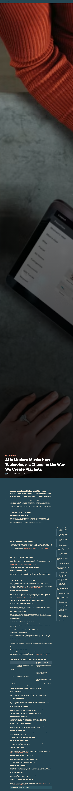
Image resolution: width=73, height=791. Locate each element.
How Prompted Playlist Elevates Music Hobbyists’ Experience (63, 543)
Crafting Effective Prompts (63, 602)
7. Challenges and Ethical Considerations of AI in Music (62, 579)
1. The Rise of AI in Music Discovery (63, 527)
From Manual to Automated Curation (63, 561)
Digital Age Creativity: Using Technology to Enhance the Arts (37, 617)
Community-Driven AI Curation (64, 593)
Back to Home (8, 1)
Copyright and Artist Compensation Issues (62, 584)
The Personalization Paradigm (64, 563)
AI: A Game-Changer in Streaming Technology (62, 532)
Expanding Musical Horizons (63, 574)
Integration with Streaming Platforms (63, 546)
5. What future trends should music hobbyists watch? (63, 618)
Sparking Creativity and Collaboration (62, 566)
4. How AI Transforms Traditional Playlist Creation (62, 559)
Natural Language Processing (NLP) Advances (64, 551)
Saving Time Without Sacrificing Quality (62, 576)
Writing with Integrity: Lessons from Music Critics (31, 587)
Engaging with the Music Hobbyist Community (63, 605)
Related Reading (61, 620)
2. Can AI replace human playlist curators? (63, 610)
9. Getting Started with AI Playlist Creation (62, 598)
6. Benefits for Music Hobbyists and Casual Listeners (63, 571)
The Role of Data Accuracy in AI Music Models (64, 535)
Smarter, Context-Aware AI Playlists (63, 591)
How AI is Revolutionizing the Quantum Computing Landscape (35, 548)
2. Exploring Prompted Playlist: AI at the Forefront (63, 537)
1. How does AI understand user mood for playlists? (63, 607)
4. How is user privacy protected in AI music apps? (63, 616)
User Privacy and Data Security (62, 586)
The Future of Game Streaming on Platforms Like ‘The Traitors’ (25, 597)
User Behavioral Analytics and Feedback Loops (64, 556)
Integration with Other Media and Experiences (63, 596)
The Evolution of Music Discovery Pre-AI (63, 530)
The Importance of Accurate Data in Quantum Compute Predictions (23, 564)
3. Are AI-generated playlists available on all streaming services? (63, 612)
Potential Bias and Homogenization (62, 581)
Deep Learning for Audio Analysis (63, 554)
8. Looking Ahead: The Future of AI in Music (63, 589)
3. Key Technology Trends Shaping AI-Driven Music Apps (63, 549)
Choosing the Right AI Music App (63, 601)
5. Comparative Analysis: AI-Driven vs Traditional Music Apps (63, 568)
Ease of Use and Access (63, 572)
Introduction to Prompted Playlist (63, 540)
